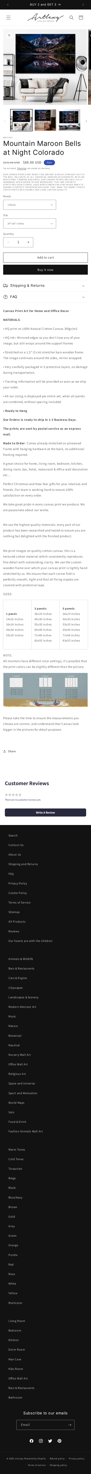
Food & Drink (17, 1122)
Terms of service (37, 1465)
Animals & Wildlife (20, 959)
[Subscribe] (69, 1425)
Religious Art (17, 1074)
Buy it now (45, 270)
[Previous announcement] (7, 4)
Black (12, 1188)
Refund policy (57, 1458)
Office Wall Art (18, 1064)
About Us (14, 854)
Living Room (16, 1321)
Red (11, 1264)
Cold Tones (16, 1159)
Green (12, 1236)
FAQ (11, 874)
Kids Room (15, 1369)
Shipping (21, 168)
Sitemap (14, 912)
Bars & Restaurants (21, 968)
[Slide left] (4, 121)
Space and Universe (21, 1083)
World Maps (16, 1103)
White (12, 1283)
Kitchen (13, 1340)
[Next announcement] (83, 4)
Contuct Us (16, 845)
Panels (7, 196)
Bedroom (14, 1330)
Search (13, 835)
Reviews (13, 931)
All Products (16, 921)
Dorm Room (16, 1349)
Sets (11, 1112)
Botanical (14, 1036)
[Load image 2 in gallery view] (45, 120)
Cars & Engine (17, 978)
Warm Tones (16, 1149)
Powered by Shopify (35, 1458)
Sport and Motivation (22, 1093)
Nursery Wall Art (19, 1055)
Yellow (13, 1293)
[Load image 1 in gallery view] (21, 120)
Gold (11, 1216)
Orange (13, 1245)
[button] (8, 17)
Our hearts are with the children (30, 941)
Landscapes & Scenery (23, 997)
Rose (11, 1274)
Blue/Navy (15, 1197)
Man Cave (14, 1359)
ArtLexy (19, 1458)
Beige (12, 1178)
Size (5, 215)
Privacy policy (76, 1458)
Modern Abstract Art (22, 1007)
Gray (11, 1226)
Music (12, 1016)
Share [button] (12, 751)
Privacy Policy (17, 883)
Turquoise (15, 1169)
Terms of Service (19, 902)
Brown (12, 1207)
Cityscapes (15, 988)
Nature (13, 1026)
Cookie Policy (17, 893)
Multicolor (15, 1303)
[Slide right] (86, 121)
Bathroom (15, 1397)
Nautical (14, 1045)
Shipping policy (58, 1465)
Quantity (8, 234)
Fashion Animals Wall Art (25, 1131)
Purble (13, 1255)
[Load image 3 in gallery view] (69, 120)
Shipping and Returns (23, 864)
